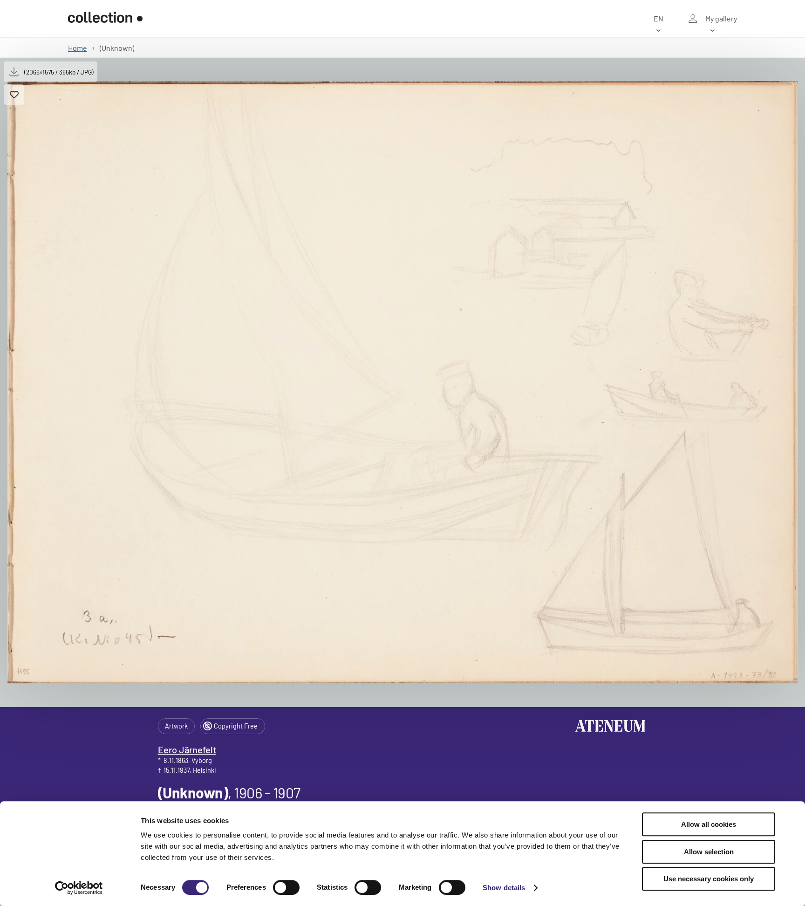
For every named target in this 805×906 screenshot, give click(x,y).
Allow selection (709, 852)
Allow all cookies (708, 824)
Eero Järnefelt (187, 749)
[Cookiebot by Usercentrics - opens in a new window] (79, 888)
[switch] (286, 887)
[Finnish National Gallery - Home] (105, 18)
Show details (504, 888)
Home (77, 47)
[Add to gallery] (14, 94)
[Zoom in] (402, 382)
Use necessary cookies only (708, 879)
